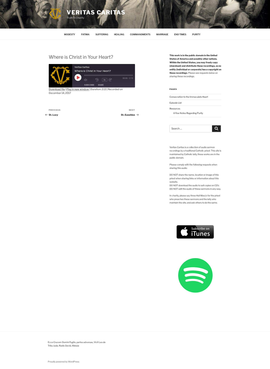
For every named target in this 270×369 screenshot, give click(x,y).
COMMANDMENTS (140, 34)
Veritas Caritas (96, 12)
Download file (57, 89)
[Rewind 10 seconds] (97, 79)
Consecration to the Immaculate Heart (189, 96)
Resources (175, 108)
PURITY (196, 34)
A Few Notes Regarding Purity (188, 113)
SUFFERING (101, 34)
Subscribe (89, 85)
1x (105, 80)
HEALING (119, 34)
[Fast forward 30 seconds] (114, 79)
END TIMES (180, 34)
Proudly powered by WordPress (63, 361)
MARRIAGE (162, 34)
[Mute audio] (89, 79)
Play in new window (77, 89)
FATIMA (85, 34)
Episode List (176, 102)
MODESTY (69, 34)
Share (101, 85)
